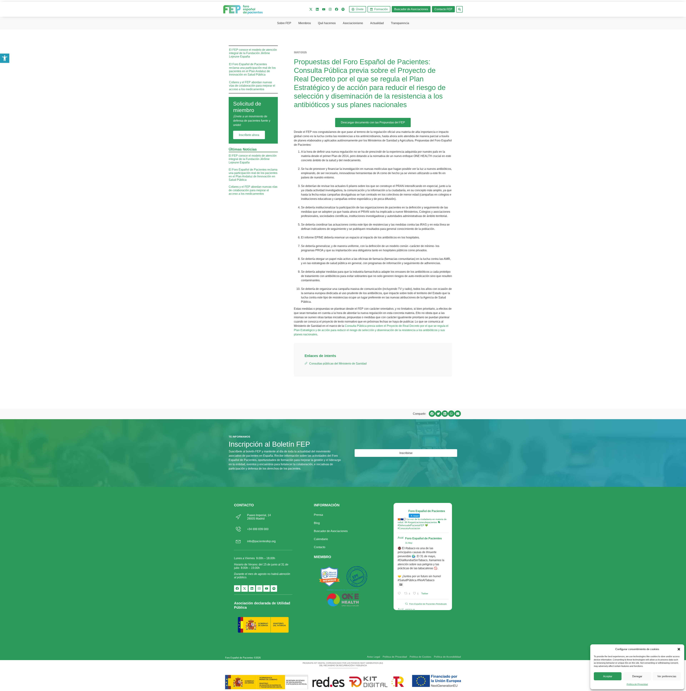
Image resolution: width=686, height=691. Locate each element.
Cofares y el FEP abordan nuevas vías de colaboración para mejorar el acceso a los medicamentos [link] (252, 86)
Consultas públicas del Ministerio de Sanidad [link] (338, 363)
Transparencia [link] (400, 23)
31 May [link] (408, 543)
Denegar (637, 676)
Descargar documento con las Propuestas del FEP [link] (373, 122)
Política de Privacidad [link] (637, 684)
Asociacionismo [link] (353, 23)
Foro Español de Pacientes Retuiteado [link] (428, 604)
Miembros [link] (304, 23)
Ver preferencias (666, 676)
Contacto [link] (319, 547)
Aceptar (607, 676)
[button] (679, 649)
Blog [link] (317, 523)
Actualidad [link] (377, 23)
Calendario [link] (321, 539)
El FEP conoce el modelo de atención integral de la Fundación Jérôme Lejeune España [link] (253, 53)
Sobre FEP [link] (284, 23)
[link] (4, 58)
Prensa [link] (318, 514)
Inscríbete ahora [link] (249, 134)
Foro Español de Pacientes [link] (423, 538)
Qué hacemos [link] (327, 23)
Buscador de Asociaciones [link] (331, 531)
